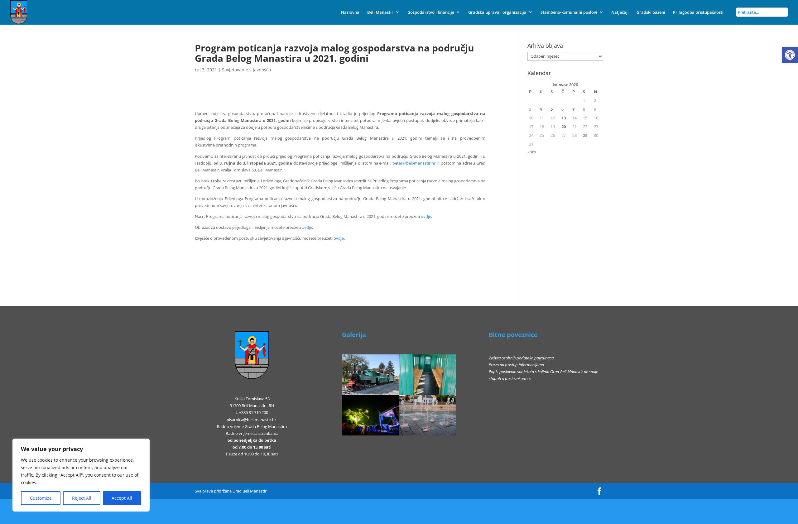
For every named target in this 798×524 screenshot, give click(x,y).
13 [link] (563, 118)
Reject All (81, 498)
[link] (790, 55)
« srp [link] (531, 152)
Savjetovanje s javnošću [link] (246, 70)
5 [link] (551, 109)
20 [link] (563, 126)
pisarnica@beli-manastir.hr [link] (251, 419)
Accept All (122, 498)
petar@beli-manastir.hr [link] (413, 163)
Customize (41, 498)
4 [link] (541, 109)
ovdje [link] (426, 216)
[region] (81, 475)
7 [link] (573, 109)
